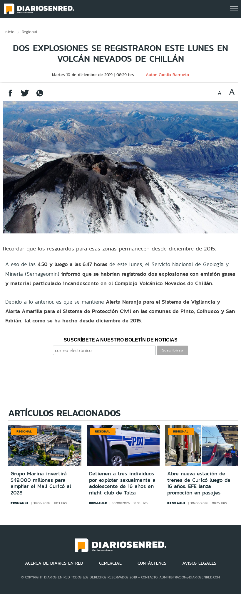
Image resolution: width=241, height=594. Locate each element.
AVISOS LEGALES (199, 563)
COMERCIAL (110, 563)
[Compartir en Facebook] (10, 96)
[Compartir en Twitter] (25, 96)
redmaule (20, 503)
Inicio (9, 32)
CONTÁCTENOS (152, 563)
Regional (29, 32)
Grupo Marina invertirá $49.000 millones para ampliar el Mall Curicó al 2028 (41, 483)
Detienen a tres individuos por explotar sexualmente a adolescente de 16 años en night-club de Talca (122, 483)
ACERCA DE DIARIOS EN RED (54, 563)
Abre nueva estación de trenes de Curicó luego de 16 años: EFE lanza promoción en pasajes (198, 483)
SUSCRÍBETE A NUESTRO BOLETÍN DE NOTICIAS (121, 339)
